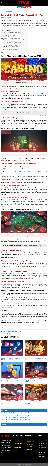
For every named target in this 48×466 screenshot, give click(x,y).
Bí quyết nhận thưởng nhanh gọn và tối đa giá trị (12, 41)
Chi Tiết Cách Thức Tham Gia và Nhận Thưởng (11, 38)
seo (12, 17)
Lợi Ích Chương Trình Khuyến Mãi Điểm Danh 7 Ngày (12, 43)
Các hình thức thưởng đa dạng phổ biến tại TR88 (12, 42)
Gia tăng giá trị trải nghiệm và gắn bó (10, 45)
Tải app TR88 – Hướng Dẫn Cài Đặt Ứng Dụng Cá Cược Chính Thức (15, 412)
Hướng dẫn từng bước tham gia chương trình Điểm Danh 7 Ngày (15, 39)
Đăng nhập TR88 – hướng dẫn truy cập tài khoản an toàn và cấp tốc (16, 419)
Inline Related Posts (44, 115)
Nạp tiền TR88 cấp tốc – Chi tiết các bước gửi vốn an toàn (13, 417)
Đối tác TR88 (9, 11)
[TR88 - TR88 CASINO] (24, 3)
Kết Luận (4, 52)
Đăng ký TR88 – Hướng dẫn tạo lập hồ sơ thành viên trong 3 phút (15, 421)
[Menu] (1, 2)
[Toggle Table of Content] (25, 31)
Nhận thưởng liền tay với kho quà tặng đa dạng (12, 48)
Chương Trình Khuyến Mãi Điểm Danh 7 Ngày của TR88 (12, 32)
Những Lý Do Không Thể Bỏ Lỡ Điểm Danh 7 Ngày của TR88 (13, 51)
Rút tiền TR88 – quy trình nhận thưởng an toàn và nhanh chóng (15, 415)
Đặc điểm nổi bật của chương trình (10, 36)
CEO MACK (16, 451)
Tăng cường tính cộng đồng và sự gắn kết (11, 49)
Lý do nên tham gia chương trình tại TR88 (11, 35)
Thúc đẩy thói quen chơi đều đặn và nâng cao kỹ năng (13, 46)
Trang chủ (3, 11)
